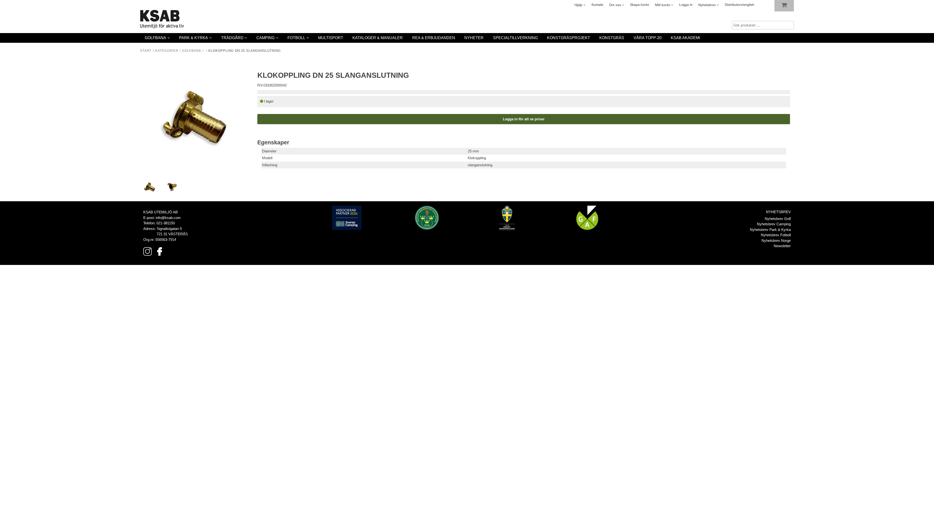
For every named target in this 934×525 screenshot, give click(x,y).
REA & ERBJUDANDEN (433, 38)
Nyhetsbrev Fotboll (776, 235)
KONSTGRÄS (611, 38)
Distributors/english (739, 5)
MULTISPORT (330, 38)
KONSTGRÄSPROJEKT (568, 38)
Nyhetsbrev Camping (774, 224)
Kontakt (597, 5)
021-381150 (165, 223)
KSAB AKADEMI (685, 38)
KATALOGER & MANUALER (377, 38)
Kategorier (166, 50)
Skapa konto (639, 5)
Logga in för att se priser (524, 119)
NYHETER (474, 38)
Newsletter (782, 246)
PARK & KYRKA (193, 38)
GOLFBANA (155, 38)
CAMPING (265, 38)
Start (146, 50)
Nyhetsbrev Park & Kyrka (770, 230)
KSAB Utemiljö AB (160, 212)
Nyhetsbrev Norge (776, 240)
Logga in (685, 5)
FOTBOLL (296, 38)
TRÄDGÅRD (232, 38)
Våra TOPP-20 (648, 38)
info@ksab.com (168, 218)
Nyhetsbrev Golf (778, 219)
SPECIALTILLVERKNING (515, 38)
